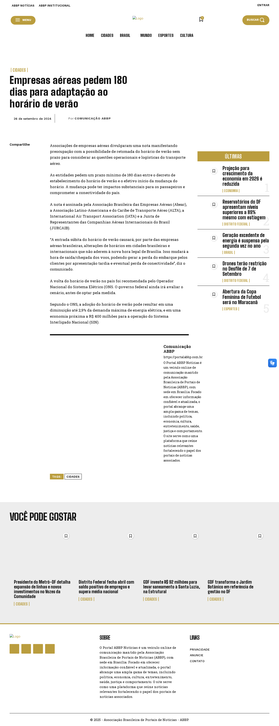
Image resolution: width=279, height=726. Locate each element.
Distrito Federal (236, 224)
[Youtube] (50, 649)
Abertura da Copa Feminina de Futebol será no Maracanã (242, 297)
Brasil (228, 252)
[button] (256, 20)
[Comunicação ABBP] (63, 118)
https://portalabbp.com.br (183, 357)
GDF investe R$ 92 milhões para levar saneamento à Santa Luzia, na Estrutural (171, 586)
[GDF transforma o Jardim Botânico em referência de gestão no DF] (236, 553)
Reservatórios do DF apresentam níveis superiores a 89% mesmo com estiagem (244, 210)
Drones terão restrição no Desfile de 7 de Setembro (245, 269)
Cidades (19, 70)
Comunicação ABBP (93, 118)
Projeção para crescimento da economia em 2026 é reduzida (242, 176)
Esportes (230, 309)
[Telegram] (14, 186)
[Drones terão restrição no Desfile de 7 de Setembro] (208, 270)
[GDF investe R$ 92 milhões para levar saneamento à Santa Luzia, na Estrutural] (172, 553)
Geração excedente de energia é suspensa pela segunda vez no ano (246, 240)
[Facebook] (14, 155)
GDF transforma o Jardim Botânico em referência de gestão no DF (230, 586)
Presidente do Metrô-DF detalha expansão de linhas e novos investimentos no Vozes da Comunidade (42, 589)
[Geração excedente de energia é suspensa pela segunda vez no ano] (208, 242)
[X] (14, 165)
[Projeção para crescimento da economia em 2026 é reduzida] (208, 175)
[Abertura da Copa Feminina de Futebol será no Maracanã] (208, 298)
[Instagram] (26, 649)
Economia (231, 191)
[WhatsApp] (14, 175)
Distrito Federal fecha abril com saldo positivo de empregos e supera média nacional (106, 586)
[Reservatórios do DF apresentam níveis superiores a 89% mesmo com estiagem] (208, 209)
